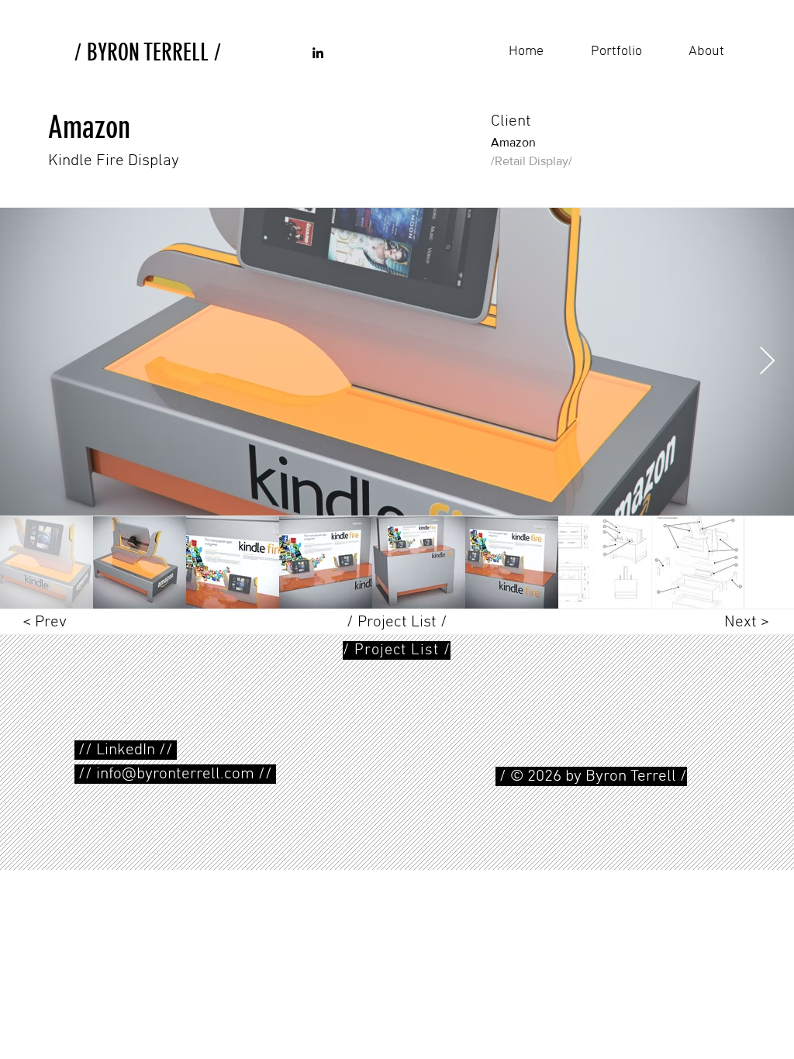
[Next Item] (767, 362)
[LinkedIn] (318, 52)
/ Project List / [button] (397, 622)
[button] (396, 650)
